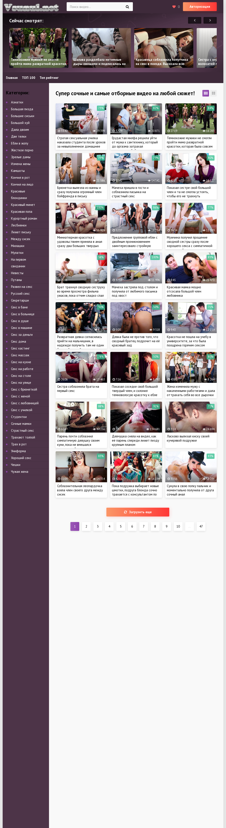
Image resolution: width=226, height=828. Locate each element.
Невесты (17, 273)
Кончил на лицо (22, 184)
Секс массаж (20, 355)
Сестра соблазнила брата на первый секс (78, 388)
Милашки (17, 246)
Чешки (15, 465)
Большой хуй (20, 123)
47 (201, 526)
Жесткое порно (22, 150)
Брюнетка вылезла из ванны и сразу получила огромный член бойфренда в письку (79, 192)
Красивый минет (23, 205)
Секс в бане (19, 307)
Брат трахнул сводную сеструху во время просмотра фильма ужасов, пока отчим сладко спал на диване (81, 293)
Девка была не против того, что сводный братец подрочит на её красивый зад (136, 341)
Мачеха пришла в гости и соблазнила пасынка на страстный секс (130, 192)
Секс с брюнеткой (24, 389)
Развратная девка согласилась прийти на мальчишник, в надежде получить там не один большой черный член (80, 343)
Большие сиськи (22, 116)
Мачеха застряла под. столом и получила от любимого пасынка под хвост (135, 291)
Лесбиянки (18, 225)
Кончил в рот (20, 177)
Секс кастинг (20, 348)
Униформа (18, 451)
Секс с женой (20, 396)
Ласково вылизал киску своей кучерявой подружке (188, 438)
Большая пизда (22, 109)
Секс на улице (21, 382)
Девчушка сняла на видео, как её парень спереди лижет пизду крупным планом (135, 440)
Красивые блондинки (19, 194)
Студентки (19, 417)
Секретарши (20, 300)
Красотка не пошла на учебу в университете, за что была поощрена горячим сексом (189, 341)
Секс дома (18, 341)
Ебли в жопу (19, 143)
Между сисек (20, 239)
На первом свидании (18, 262)
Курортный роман (24, 218)
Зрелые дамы (20, 157)
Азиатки (17, 102)
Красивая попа (21, 211)
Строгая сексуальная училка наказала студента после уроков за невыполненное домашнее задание (81, 144)
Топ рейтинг (49, 78)
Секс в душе (20, 321)
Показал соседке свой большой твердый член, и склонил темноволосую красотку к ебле (135, 390)
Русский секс (20, 293)
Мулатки (17, 253)
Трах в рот (19, 444)
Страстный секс (22, 430)
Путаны (16, 280)
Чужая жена (19, 471)
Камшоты (18, 171)
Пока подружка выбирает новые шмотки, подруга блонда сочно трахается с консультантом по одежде (135, 492)
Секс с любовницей (25, 403)
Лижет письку (21, 232)
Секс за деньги (22, 334)
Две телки (18, 136)
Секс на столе (21, 376)
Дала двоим (20, 129)
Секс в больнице (22, 314)
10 (178, 526)
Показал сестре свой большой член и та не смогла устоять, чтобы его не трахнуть (189, 192)
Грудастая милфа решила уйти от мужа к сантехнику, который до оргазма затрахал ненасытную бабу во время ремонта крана (135, 146)
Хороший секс (21, 458)
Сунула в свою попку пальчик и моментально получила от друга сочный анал (190, 490)
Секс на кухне (21, 362)
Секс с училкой (21, 410)
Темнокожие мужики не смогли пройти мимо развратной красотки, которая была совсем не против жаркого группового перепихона (190, 146)
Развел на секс (21, 287)
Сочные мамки (21, 424)
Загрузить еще (140, 512)
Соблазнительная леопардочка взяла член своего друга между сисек (80, 490)
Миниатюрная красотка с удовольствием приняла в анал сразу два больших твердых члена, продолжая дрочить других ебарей (79, 245)
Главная (12, 78)
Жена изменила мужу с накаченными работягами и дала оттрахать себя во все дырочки (191, 390)
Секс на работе (22, 369)
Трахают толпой (23, 437)
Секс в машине (21, 328)
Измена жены (20, 164)
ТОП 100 (28, 78)
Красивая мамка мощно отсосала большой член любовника (184, 291)
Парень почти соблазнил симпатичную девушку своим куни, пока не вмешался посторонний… (78, 442)
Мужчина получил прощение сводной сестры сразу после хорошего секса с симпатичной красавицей (189, 243)
